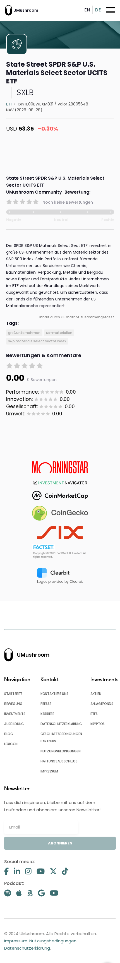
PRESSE (45, 703)
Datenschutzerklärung (27, 948)
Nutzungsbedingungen (52, 941)
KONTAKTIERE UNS (54, 693)
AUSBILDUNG (14, 723)
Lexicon (11, 743)
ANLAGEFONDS (101, 703)
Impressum (15, 941)
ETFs (94, 713)
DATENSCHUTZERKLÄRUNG (61, 723)
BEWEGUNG (13, 703)
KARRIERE (47, 713)
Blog (8, 733)
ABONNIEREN (60, 843)
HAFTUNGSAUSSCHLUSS (59, 761)
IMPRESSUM (49, 771)
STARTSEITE (13, 693)
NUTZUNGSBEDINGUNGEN (60, 751)
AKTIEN (95, 693)
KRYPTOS (97, 723)
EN (87, 10)
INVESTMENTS (14, 713)
